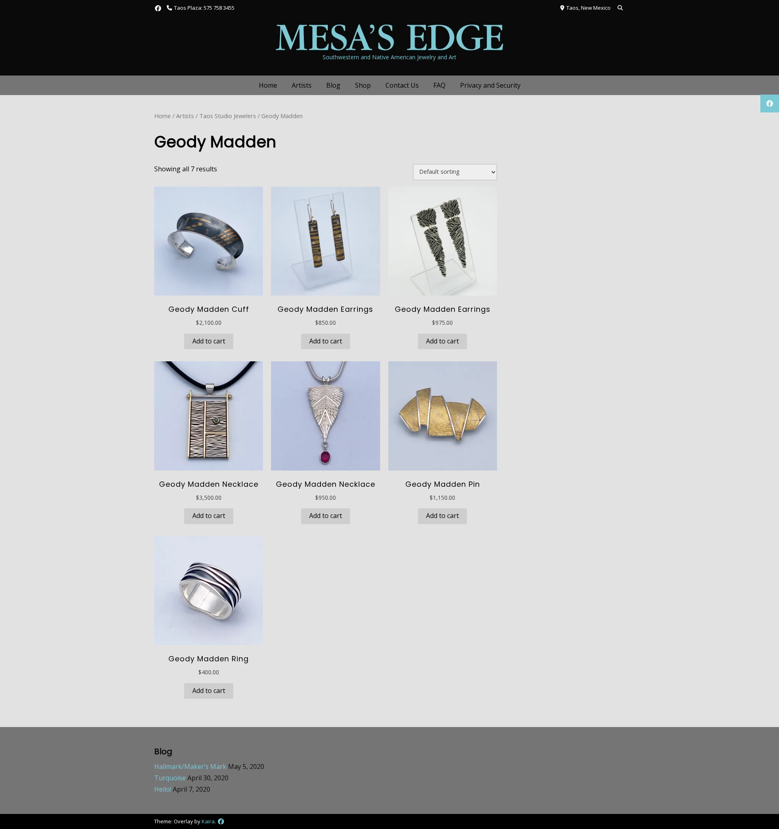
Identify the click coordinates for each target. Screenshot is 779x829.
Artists (302, 85)
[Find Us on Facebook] (158, 8)
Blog (333, 85)
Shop (363, 85)
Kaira (208, 821)
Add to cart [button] (208, 341)
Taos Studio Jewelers (227, 116)
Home (268, 85)
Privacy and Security (490, 85)
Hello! (162, 789)
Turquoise (170, 777)
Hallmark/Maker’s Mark (190, 766)
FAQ (439, 85)
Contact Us (402, 85)
